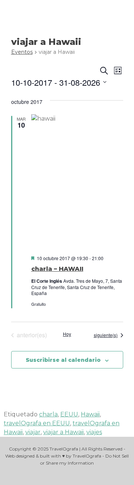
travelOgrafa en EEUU (37, 423)
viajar (33, 432)
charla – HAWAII (57, 268)
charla (48, 414)
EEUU (69, 414)
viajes (94, 432)
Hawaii (90, 414)
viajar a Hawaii (63, 432)
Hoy (67, 334)
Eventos (22, 52)
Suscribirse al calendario (63, 360)
